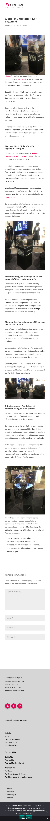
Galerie (8, 733)
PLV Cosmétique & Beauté (15, 774)
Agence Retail (10, 768)
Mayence (11, 26)
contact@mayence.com (14, 691)
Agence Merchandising (14, 763)
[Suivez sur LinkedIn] (7, 706)
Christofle (9, 76)
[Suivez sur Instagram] (19, 706)
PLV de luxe (27, 406)
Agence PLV (9, 760)
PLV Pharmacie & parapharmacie (18, 777)
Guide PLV (9, 757)
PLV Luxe (8, 771)
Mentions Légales (12, 745)
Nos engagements (12, 739)
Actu (7, 736)
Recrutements (11, 742)
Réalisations (22, 26)
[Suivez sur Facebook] (13, 706)
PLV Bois (8, 789)
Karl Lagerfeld (22, 79)
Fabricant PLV (10, 752)
